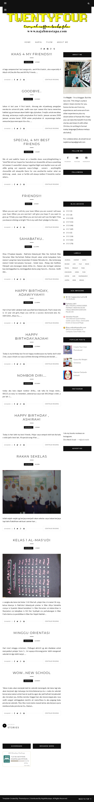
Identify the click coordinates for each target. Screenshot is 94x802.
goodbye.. (32, 91)
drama (81, 280)
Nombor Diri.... (31, 375)
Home (27, 42)
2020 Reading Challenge (16, 753)
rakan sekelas (32, 456)
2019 (68, 222)
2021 (68, 215)
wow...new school (32, 673)
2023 (68, 211)
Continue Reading (52, 79)
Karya (38, 42)
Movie (87, 264)
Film (80, 264)
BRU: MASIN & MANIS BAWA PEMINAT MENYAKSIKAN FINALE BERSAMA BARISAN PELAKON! (76, 309)
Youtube (77, 161)
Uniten (67, 280)
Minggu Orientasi (31, 633)
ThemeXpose (24, 798)
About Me (62, 42)
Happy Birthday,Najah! (31, 336)
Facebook (68, 161)
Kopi (73, 276)
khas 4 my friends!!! (31, 54)
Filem (49, 42)
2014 (68, 240)
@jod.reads (84, 439)
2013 (68, 243)
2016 (68, 233)
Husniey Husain (72, 317)
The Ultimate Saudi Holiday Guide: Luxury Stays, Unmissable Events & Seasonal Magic (77, 321)
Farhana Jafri (71, 304)
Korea (28, 246)
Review (67, 264)
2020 (68, 218)
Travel (67, 268)
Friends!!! (32, 196)
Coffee (67, 276)
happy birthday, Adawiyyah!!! (31, 293)
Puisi (83, 272)
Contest (76, 260)
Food (83, 268)
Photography (83, 276)
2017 (68, 229)
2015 (68, 236)
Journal (28, 62)
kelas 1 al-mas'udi (32, 540)
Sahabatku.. (31, 239)
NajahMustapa (46, 798)
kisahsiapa (68, 272)
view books (27, 765)
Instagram (86, 161)
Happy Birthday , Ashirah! (31, 417)
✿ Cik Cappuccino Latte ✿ (76, 297)
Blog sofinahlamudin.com (76, 327)
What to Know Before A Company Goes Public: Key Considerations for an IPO (75, 331)
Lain (74, 264)
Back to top (84, 799)
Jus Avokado (70, 299)
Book (74, 280)
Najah (12, 757)
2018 (68, 225)
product (75, 268)
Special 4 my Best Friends (32, 142)
